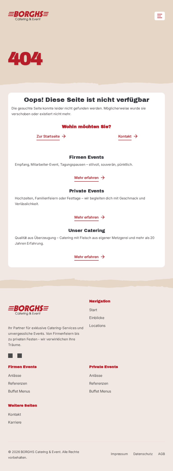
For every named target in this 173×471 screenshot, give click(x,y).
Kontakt (125, 136)
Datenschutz (143, 454)
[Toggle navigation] (160, 16)
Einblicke (96, 317)
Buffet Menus (19, 391)
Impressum (119, 454)
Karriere (14, 422)
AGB (161, 454)
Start (93, 310)
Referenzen (17, 383)
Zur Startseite (48, 136)
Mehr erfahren (86, 177)
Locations (97, 325)
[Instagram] (19, 356)
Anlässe (14, 375)
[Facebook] (11, 356)
